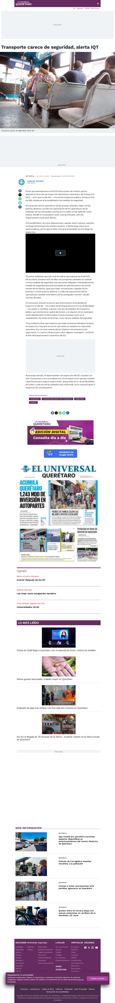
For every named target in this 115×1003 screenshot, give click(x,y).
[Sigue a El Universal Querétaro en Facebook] (86, 948)
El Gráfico (75, 947)
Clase (73, 952)
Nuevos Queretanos (46, 963)
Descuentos (76, 968)
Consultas (75, 971)
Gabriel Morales (24, 590)
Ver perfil (31, 183)
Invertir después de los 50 (31, 580)
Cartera (18, 958)
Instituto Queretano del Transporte (57, 399)
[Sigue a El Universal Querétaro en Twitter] (89, 948)
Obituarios (75, 966)
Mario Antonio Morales (28, 576)
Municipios (19, 963)
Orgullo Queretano (45, 952)
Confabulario (76, 960)
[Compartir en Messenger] (20, 202)
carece (33, 402)
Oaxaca (59, 950)
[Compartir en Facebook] (20, 190)
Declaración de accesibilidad (57, 992)
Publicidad (68, 989)
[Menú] (98, 3)
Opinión (22, 571)
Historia (92, 989)
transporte (35, 399)
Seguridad (19, 950)
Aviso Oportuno (77, 963)
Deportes (19, 966)
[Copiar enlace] (20, 207)
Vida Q (18, 971)
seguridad (80, 399)
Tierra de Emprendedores (44, 956)
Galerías (30, 947)
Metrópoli (30, 176)
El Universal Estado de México (63, 959)
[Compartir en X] (20, 194)
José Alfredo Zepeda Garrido (31, 603)
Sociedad (19, 947)
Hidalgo (59, 955)
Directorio (24, 989)
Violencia (59, 989)
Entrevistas (42, 947)
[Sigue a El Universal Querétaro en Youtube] (97, 948)
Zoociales (42, 960)
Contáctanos (35, 989)
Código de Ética (48, 989)
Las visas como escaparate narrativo (36, 593)
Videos (30, 950)
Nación (18, 952)
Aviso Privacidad (80, 989)
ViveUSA (74, 955)
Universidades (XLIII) (28, 607)
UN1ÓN (74, 958)
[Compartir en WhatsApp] (20, 198)
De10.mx (74, 950)
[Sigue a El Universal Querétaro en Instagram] (93, 948)
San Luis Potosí (62, 947)
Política (18, 955)
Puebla (58, 952)
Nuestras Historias (45, 950)
